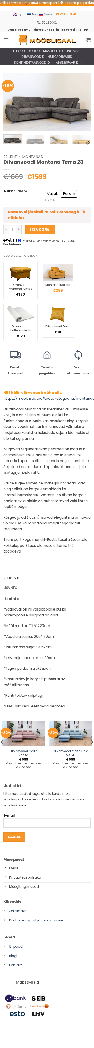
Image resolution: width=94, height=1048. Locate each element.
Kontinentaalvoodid (32, 62)
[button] (6, 40)
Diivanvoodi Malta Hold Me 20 (70, 753)
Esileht (10, 156)
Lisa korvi (40, 229)
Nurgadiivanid (60, 56)
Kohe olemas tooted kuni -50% (53, 51)
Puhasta (50, 200)
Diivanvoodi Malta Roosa (23, 753)
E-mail (9, 815)
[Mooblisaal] (47, 40)
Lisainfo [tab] (10, 587)
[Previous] (11, 101)
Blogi (13, 956)
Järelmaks (17, 911)
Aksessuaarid (67, 62)
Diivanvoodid (32, 56)
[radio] (52, 193)
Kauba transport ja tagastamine (36, 920)
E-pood (19, 51)
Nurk (8, 191)
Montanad (32, 156)
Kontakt (15, 965)
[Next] (83, 101)
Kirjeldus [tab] (11, 578)
